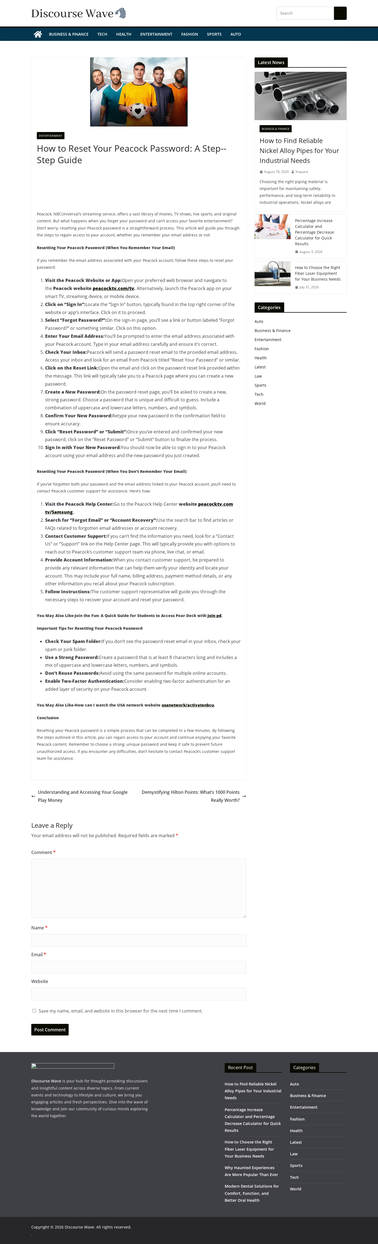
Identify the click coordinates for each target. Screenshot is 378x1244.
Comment (43, 852)
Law (258, 376)
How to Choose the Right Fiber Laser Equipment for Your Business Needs (318, 273)
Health (123, 34)
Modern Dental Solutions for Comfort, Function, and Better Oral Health (252, 1193)
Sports (214, 34)
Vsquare (302, 171)
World (260, 403)
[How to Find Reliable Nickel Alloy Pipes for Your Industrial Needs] (301, 96)
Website (39, 981)
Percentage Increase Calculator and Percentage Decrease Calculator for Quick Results (314, 232)
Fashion (189, 34)
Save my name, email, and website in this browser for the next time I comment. (121, 1011)
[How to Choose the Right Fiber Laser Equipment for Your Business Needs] (273, 277)
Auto (236, 34)
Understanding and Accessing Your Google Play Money (83, 796)
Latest (260, 367)
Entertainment (156, 34)
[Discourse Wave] (38, 34)
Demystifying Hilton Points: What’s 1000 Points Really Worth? (191, 796)
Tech (102, 34)
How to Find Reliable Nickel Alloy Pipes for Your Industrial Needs (299, 150)
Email (38, 955)
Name (39, 928)
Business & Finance (69, 34)
